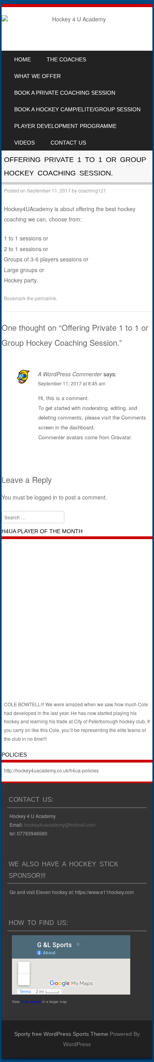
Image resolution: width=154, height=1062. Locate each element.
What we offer (37, 76)
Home (22, 59)
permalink (45, 298)
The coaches (66, 59)
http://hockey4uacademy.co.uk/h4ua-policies (51, 770)
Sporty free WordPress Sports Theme (61, 1034)
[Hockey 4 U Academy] (76, 19)
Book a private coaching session (64, 93)
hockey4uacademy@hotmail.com (60, 824)
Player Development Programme (65, 126)
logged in (45, 497)
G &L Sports (31, 1001)
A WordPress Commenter (70, 374)
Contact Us (68, 142)
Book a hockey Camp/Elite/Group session (77, 109)
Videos (24, 142)
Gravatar (120, 437)
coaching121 (92, 190)
